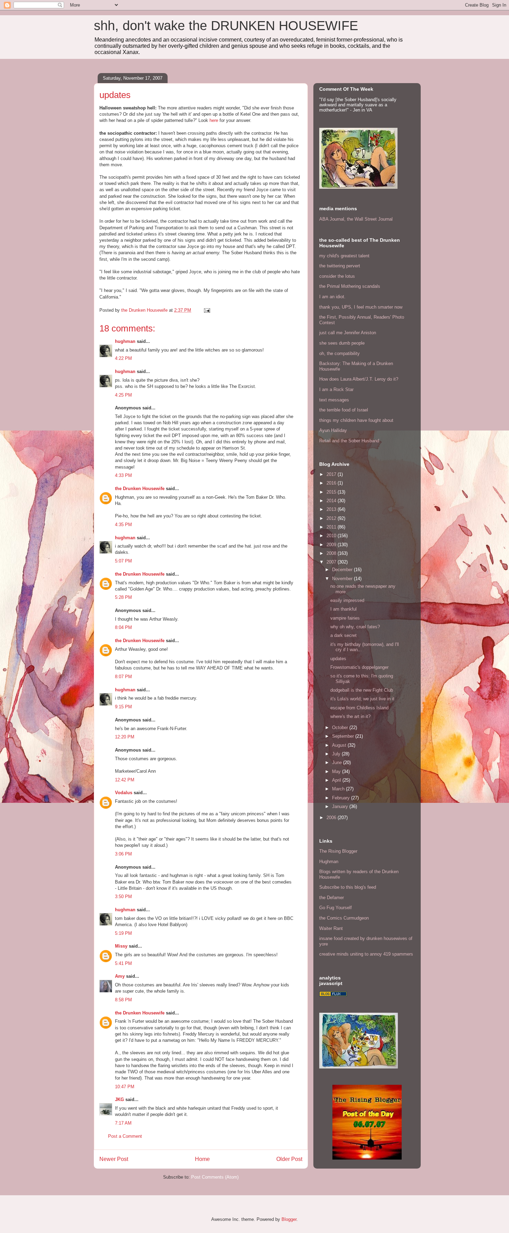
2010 (332, 535)
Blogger (289, 1219)
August (340, 745)
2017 (332, 474)
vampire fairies (345, 618)
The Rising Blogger (338, 851)
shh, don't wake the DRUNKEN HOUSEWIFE (226, 25)
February (341, 797)
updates (338, 658)
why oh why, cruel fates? (355, 626)
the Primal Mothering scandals (349, 286)
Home (202, 1159)
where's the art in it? (350, 716)
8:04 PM (123, 627)
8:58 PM (123, 999)
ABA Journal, (332, 219)
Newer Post (113, 1159)
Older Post (289, 1159)
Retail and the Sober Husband (349, 440)
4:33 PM (123, 475)
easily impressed (347, 600)
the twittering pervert (339, 265)
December (343, 569)
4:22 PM (123, 358)
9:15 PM (123, 706)
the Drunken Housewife (139, 488)
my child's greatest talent (344, 255)
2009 (332, 544)
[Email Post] (207, 310)
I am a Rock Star (336, 389)
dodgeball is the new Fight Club (361, 690)
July (337, 753)
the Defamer (331, 897)
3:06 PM (123, 854)
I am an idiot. (332, 296)
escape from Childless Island (359, 707)
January (340, 806)
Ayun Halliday (333, 430)
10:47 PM (124, 1086)
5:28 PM (123, 597)
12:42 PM (124, 779)
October (340, 727)
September (343, 736)
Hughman (328, 861)
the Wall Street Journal (370, 219)
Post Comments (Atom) (215, 1177)
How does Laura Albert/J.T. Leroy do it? (358, 379)
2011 (332, 527)
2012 (332, 518)
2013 (332, 509)
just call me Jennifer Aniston (347, 332)
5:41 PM (123, 963)
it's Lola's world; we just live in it (362, 698)
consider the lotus (337, 276)
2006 (332, 817)
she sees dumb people (342, 343)
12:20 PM (124, 736)
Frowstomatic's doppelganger (359, 667)
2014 (332, 500)
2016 (332, 483)
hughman (125, 341)
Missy (121, 946)
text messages (334, 399)
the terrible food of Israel (343, 410)
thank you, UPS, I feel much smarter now (360, 307)
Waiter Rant (331, 928)
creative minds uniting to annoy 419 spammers (366, 954)
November (343, 578)
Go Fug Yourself (335, 907)
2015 (332, 492)
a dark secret (343, 635)
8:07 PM (123, 676)
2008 (332, 553)
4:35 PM (123, 524)
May (337, 771)
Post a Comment (125, 1136)
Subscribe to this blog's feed (347, 887)
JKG (119, 1099)
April (337, 780)
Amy (120, 976)
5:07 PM (123, 561)
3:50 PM (123, 896)
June (337, 762)
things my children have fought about (356, 420)
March (339, 788)
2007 (332, 562)
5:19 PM (123, 933)
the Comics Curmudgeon (344, 918)
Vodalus (123, 792)
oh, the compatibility (339, 353)
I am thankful (343, 609)
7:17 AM (123, 1123)
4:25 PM (123, 395)
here (213, 120)
